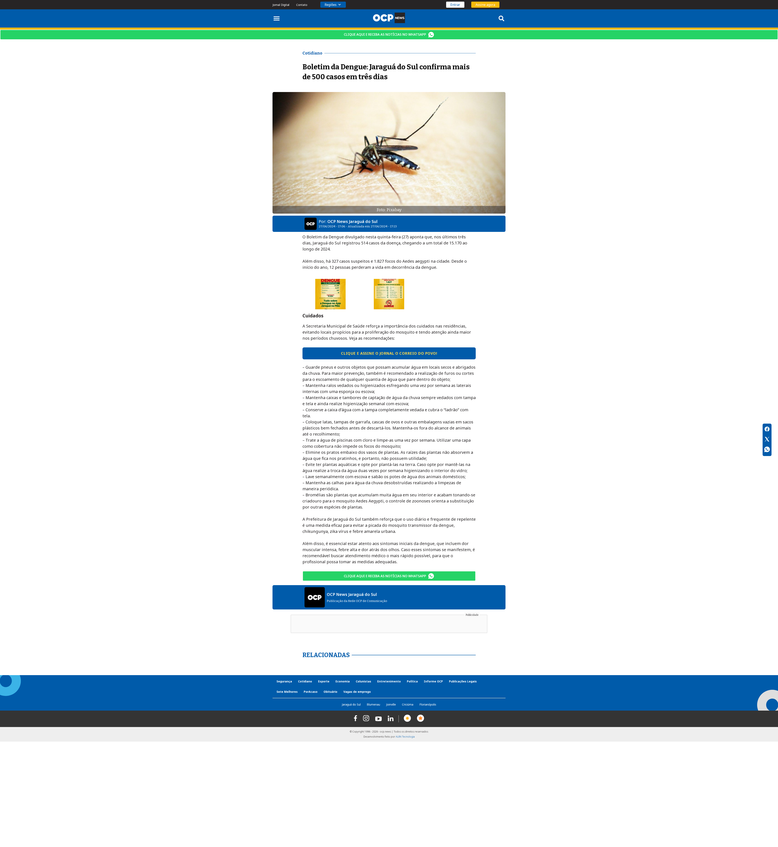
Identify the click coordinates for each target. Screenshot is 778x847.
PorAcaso (310, 692)
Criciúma (407, 704)
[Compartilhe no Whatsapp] (767, 450)
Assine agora (485, 4)
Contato (301, 5)
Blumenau (373, 704)
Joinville (391, 704)
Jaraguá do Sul (351, 704)
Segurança (284, 681)
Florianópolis (427, 704)
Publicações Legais (463, 681)
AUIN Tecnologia (405, 736)
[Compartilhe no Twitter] (767, 439)
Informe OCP (433, 681)
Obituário (330, 692)
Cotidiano (305, 681)
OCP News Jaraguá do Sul (352, 221)
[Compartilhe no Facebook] (767, 429)
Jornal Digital (281, 5)
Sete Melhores (287, 692)
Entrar (455, 4)
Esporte (323, 681)
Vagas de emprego (357, 692)
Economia (343, 681)
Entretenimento (389, 681)
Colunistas (363, 681)
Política (412, 681)
